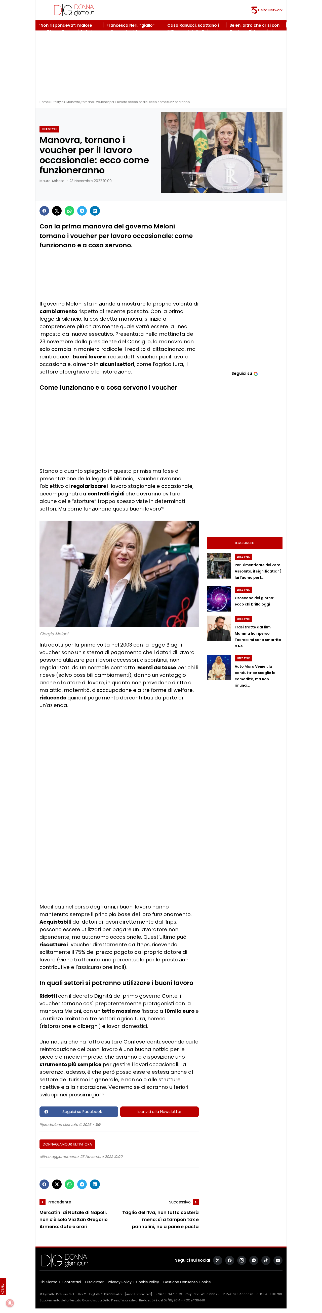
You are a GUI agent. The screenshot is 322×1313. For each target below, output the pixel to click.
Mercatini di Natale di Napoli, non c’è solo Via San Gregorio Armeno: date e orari (73, 1219)
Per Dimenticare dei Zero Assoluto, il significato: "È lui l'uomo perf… (258, 571)
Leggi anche (244, 543)
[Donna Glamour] (74, 10)
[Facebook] (44, 211)
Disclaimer (94, 1282)
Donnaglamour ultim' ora (67, 1144)
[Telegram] (82, 211)
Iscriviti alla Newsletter (159, 1112)
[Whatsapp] (69, 211)
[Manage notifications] (10, 1303)
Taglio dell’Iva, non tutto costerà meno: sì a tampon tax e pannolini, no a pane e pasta (160, 1219)
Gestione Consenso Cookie (187, 1282)
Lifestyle (57, 102)
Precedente (59, 1202)
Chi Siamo (48, 1282)
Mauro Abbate (51, 180)
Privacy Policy (120, 1282)
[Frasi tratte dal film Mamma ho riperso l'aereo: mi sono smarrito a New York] (219, 628)
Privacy (3, 1288)
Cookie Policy (147, 1282)
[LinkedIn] (95, 211)
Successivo (180, 1202)
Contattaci (71, 1282)
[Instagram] (241, 1260)
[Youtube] (278, 1260)
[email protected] (138, 1294)
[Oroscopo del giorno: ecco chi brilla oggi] (219, 599)
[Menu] (45, 10)
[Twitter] (57, 211)
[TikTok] (265, 1260)
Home (44, 102)
